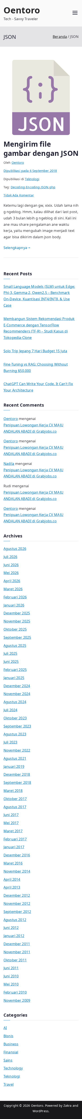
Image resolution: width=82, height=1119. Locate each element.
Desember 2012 (16, 895)
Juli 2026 (10, 556)
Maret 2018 (13, 790)
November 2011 (16, 952)
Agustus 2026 (14, 548)
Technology (13, 1068)
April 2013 (11, 887)
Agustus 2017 (14, 806)
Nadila (8, 463)
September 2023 (17, 726)
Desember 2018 (16, 774)
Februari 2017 (15, 839)
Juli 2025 (10, 653)
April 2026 (11, 580)
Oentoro (21, 10)
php (52, 187)
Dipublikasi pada (30, 171)
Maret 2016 (13, 863)
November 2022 (16, 750)
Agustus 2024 (14, 701)
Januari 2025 (13, 677)
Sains (7, 1060)
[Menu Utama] (75, 13)
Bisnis (8, 1036)
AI (5, 1027)
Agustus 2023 (14, 734)
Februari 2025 (15, 669)
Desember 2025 (16, 613)
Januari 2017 (13, 847)
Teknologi (32, 179)
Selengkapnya (15, 247)
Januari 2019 (13, 766)
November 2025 (16, 621)
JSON (45, 187)
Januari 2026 (13, 605)
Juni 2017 (11, 814)
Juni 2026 (11, 564)
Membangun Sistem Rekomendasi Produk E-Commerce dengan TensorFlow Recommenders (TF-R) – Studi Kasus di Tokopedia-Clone (39, 328)
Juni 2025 (11, 661)
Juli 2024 (10, 710)
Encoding (33, 187)
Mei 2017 (11, 822)
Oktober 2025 (15, 629)
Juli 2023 (10, 742)
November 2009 (16, 1000)
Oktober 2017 (15, 798)
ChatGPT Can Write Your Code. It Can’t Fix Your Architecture (38, 387)
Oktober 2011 (15, 960)
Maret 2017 (13, 831)
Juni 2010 (11, 976)
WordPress (41, 1111)
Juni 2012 (11, 927)
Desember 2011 (16, 943)
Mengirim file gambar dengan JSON (41, 148)
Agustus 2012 (14, 919)
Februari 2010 (15, 992)
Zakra (67, 1105)
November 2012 (16, 903)
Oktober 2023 (15, 718)
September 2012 (17, 911)
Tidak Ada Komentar (18, 195)
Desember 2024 (16, 685)
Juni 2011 (11, 968)
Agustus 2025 (14, 645)
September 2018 (17, 782)
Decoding (18, 187)
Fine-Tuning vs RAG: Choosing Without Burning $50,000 (35, 367)
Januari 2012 (13, 935)
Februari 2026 (15, 597)
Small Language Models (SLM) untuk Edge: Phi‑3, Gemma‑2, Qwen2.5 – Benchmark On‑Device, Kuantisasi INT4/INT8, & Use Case (39, 296)
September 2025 (17, 637)
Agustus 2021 (14, 758)
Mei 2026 (11, 572)
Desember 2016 (16, 855)
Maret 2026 (13, 589)
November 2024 (16, 693)
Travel (8, 1084)
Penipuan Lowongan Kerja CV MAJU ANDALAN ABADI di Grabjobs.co (33, 428)
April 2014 (11, 879)
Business (10, 1044)
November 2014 (16, 871)
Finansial (10, 1052)
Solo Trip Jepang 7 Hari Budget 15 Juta (35, 351)
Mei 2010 (11, 984)
